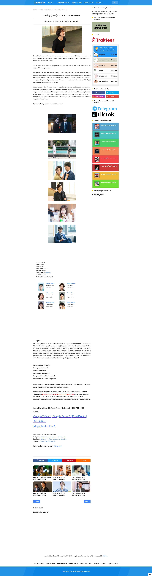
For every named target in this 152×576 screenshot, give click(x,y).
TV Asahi (48, 272)
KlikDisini (105, 556)
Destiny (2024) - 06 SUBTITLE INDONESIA (39, 494)
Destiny (66, 21)
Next (86, 501)
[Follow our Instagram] (98, 96)
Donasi (57, 446)
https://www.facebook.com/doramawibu (53, 439)
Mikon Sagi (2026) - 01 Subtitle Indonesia (113, 158)
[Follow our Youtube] (112, 96)
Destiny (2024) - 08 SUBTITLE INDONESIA (59, 478)
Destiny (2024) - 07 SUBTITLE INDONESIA (78, 478)
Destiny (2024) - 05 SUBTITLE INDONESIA (59, 494)
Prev (37, 501)
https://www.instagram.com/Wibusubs (53, 437)
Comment (75, 21)
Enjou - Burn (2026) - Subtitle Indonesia (112, 166)
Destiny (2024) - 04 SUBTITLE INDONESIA (78, 494)
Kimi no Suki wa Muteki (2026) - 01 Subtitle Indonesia (116, 182)
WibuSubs (76, 571)
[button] (83, 460)
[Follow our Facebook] (98, 92)
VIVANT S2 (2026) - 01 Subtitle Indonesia (113, 174)
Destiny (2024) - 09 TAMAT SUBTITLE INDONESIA (42, 478)
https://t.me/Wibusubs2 (48, 441)
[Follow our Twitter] (112, 92)
